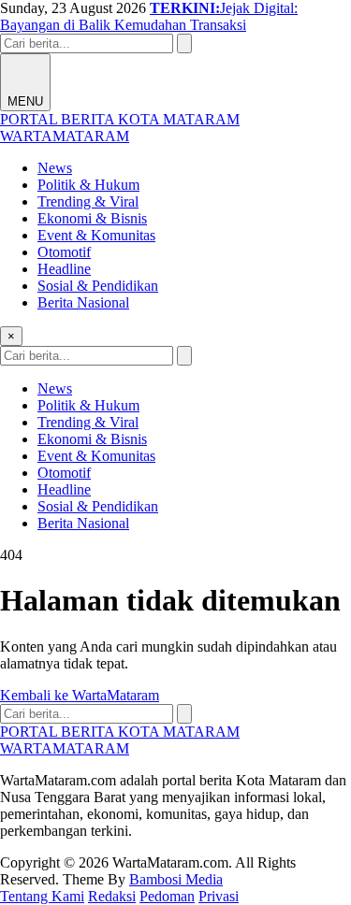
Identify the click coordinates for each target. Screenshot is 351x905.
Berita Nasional (83, 302)
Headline (64, 269)
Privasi (218, 896)
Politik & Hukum (88, 185)
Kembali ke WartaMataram (79, 695)
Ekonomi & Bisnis (92, 218)
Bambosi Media (176, 879)
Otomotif (64, 252)
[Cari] (184, 43)
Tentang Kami (42, 896)
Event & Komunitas (96, 235)
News (54, 168)
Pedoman (167, 896)
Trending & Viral (88, 201)
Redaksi (112, 896)
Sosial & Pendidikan (97, 286)
